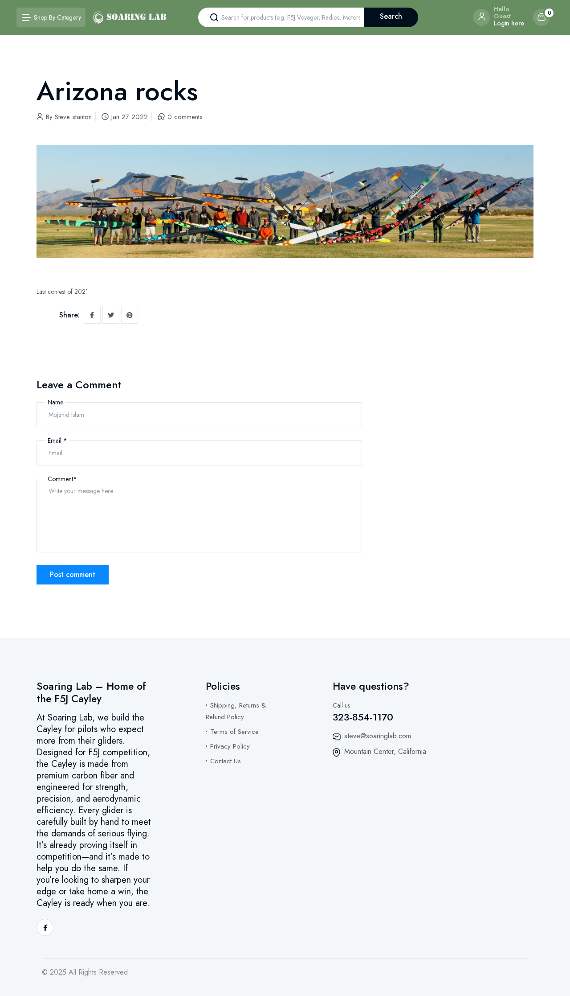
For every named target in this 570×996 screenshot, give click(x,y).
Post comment (72, 574)
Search (391, 16)
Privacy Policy (230, 746)
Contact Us (225, 761)
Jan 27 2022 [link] (129, 117)
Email (57, 440)
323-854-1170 (363, 717)
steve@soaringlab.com (377, 736)
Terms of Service (234, 732)
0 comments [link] (185, 117)
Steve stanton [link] (73, 117)
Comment (62, 479)
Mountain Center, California (385, 751)
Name (55, 402)
